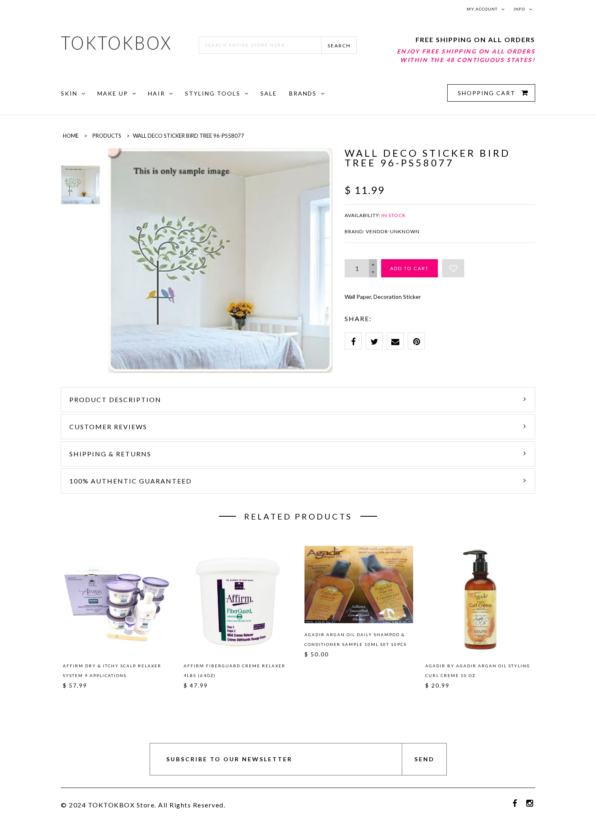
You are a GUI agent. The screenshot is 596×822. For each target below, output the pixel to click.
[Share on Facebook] (353, 340)
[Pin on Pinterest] (416, 340)
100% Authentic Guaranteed (130, 481)
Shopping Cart (487, 92)
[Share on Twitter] (374, 340)
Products (106, 135)
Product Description (115, 399)
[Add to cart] (162, 599)
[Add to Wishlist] (453, 268)
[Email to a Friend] (395, 340)
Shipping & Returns (110, 454)
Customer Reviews (108, 426)
